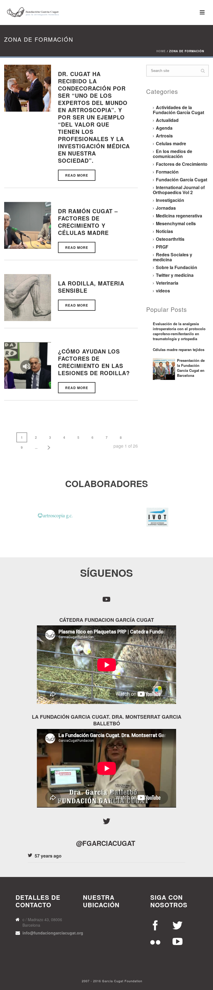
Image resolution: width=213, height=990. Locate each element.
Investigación (170, 200)
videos (163, 290)
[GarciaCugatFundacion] (106, 598)
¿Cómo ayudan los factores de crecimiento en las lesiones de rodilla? (94, 362)
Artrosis (164, 135)
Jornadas (166, 207)
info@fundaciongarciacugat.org (52, 932)
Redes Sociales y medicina (172, 257)
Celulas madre (171, 143)
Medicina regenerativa (179, 215)
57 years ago (48, 856)
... (36, 447)
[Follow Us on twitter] (177, 924)
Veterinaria (167, 282)
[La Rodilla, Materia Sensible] (27, 297)
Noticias (164, 231)
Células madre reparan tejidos (178, 349)
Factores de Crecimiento (181, 164)
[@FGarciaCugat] (106, 821)
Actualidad (167, 120)
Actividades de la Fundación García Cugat (178, 110)
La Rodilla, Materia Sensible (91, 286)
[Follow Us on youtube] (155, 924)
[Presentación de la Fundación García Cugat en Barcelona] (164, 369)
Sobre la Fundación (176, 267)
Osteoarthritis (170, 239)
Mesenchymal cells (176, 223)
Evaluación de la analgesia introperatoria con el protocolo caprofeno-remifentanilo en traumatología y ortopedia (179, 331)
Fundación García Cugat (181, 179)
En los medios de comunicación (172, 154)
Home (161, 51)
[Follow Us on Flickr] (155, 941)
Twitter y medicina (175, 275)
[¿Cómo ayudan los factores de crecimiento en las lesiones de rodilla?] (27, 365)
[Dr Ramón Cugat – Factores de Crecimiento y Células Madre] (27, 225)
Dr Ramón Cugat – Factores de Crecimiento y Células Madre (88, 222)
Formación (167, 171)
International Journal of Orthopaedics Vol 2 (179, 190)
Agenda (164, 128)
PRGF (162, 246)
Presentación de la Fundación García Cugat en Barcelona (191, 368)
